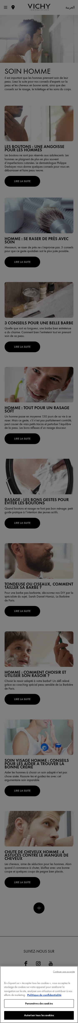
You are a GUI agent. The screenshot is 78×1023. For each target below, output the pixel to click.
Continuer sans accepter (64, 971)
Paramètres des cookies (39, 1003)
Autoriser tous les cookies (39, 1015)
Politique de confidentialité (44, 995)
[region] (39, 994)
